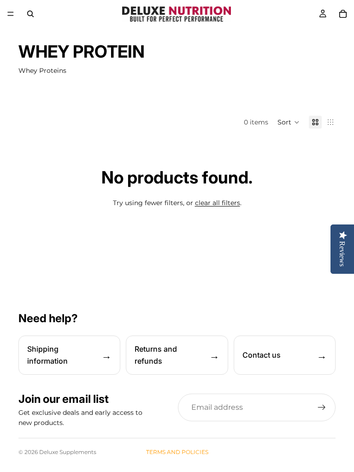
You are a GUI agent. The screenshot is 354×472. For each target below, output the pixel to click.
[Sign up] (321, 407)
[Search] (30, 14)
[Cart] (343, 14)
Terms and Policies (177, 451)
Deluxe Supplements (67, 451)
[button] (288, 122)
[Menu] (10, 13)
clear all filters (217, 203)
